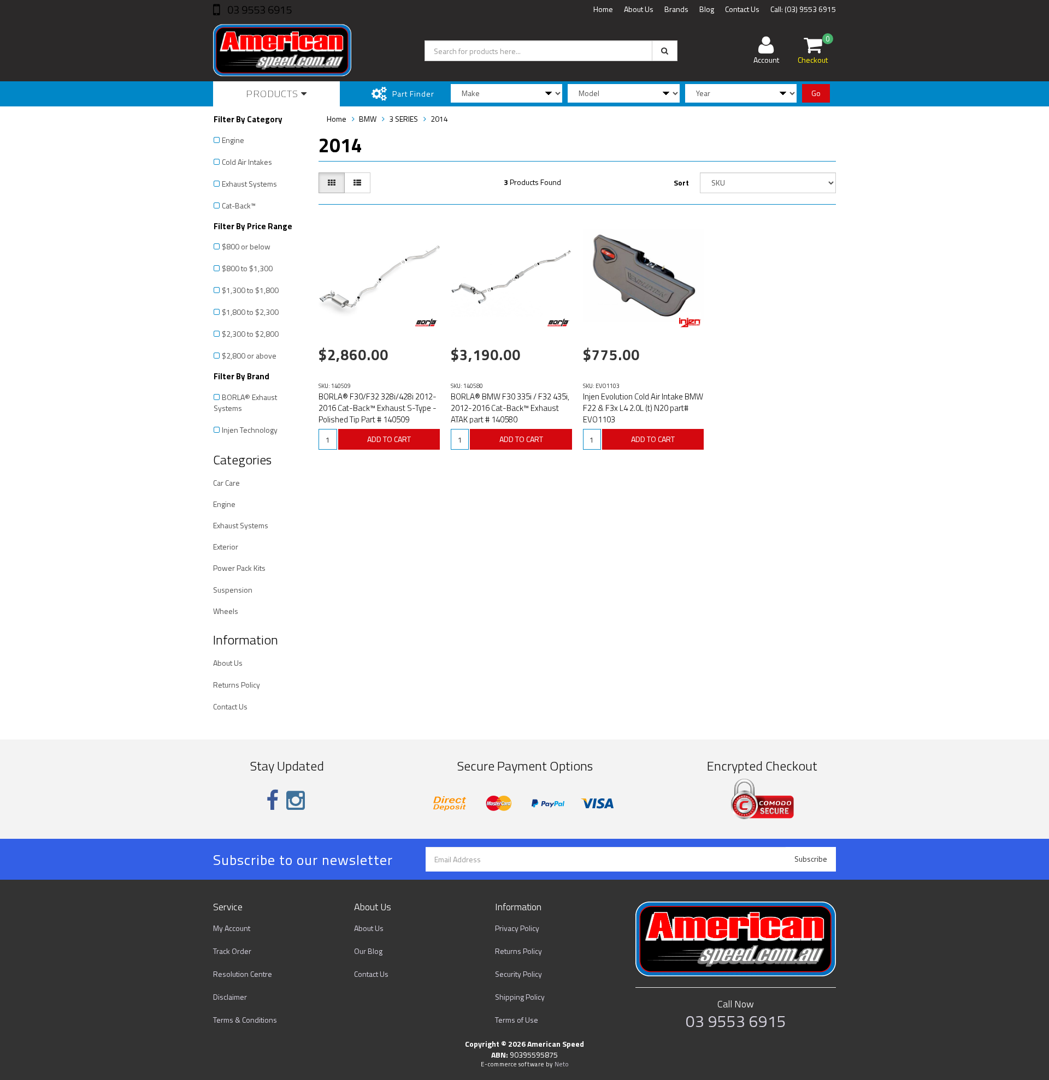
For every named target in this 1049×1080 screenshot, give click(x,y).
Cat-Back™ (239, 205)
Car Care (226, 482)
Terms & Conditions (245, 1019)
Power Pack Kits (239, 568)
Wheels (225, 611)
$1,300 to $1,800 (250, 290)
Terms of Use (516, 1019)
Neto (562, 1064)
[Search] (664, 50)
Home (603, 9)
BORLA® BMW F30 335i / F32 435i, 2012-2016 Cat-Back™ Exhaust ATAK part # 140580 (510, 408)
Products (273, 93)
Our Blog (368, 951)
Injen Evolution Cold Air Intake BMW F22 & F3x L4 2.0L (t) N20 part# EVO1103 (643, 408)
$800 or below (246, 246)
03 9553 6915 (258, 9)
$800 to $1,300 (247, 268)
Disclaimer (230, 997)
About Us (638, 9)
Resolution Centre (242, 974)
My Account (231, 928)
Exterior (225, 546)
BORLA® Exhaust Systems (245, 402)
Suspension (232, 589)
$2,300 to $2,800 (250, 333)
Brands (676, 9)
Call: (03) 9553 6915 (803, 9)
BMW (367, 118)
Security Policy (518, 974)
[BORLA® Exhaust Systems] (426, 322)
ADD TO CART (389, 439)
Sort (681, 182)
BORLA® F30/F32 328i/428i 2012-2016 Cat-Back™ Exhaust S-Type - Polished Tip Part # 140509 (378, 408)
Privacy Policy (517, 928)
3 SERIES (403, 118)
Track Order (232, 951)
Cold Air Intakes (247, 162)
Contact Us (742, 9)
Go (816, 93)
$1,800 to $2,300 (250, 312)
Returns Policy (236, 684)
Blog (706, 9)
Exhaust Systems (249, 183)
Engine (233, 140)
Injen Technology (250, 429)
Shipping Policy (520, 997)
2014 (439, 118)
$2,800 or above (249, 355)
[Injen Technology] (690, 322)
